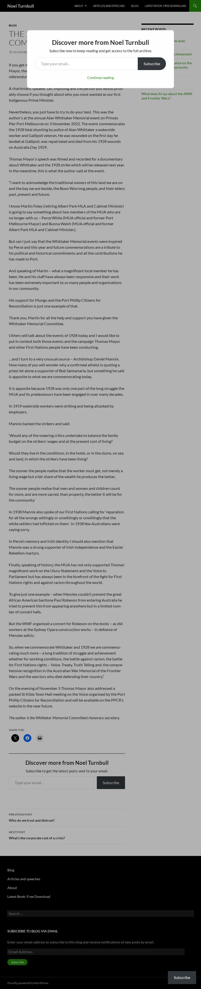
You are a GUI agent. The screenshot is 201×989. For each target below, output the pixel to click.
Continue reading (100, 77)
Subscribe (152, 63)
